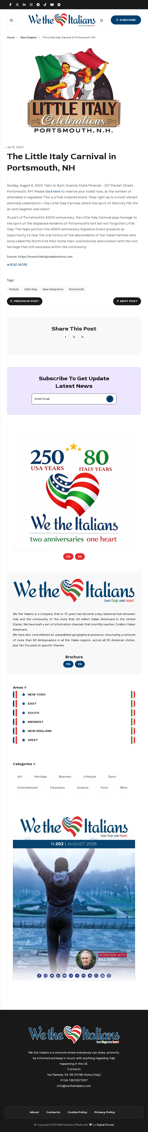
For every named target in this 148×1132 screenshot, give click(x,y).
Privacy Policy (104, 1112)
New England (28, 37)
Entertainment (28, 787)
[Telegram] (38, 4)
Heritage (40, 776)
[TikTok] (45, 4)
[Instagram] (31, 4)
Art (20, 776)
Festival (14, 289)
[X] (17, 4)
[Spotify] (59, 4)
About (34, 1112)
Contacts (53, 1112)
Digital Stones (105, 1124)
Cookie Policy (77, 1112)
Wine (123, 787)
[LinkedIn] (24, 4)
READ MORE (18, 264)
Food (104, 787)
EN (80, 556)
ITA (68, 556)
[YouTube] (52, 4)
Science (82, 787)
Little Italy (30, 289)
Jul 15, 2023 (15, 147)
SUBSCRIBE (128, 20)
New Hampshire (53, 289)
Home (10, 37)
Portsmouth (76, 289)
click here (52, 191)
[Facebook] (10, 4)
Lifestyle (89, 776)
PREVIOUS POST (26, 301)
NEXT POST (129, 301)
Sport (112, 776)
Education (57, 787)
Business (65, 776)
